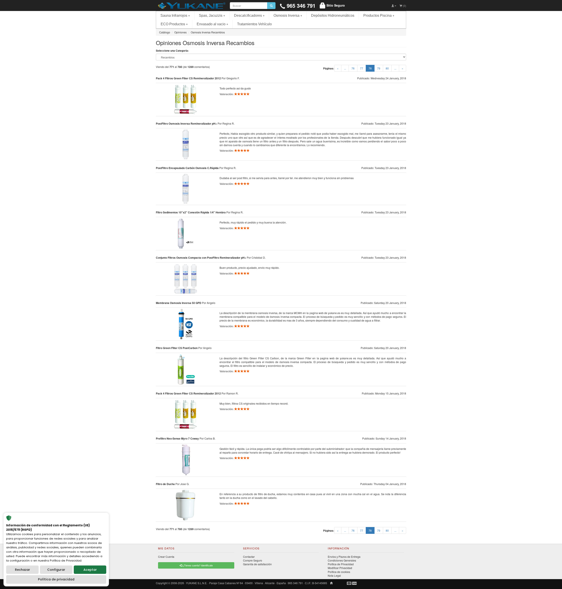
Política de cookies (339, 572)
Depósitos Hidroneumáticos (332, 15)
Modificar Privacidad (340, 568)
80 (387, 68)
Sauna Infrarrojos (175, 15)
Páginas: (328, 68)
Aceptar (90, 569)
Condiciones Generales (342, 560)
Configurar (56, 569)
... (345, 68)
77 (361, 68)
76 (353, 68)
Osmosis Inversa (288, 15)
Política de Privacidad (341, 564)
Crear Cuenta (166, 556)
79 (378, 68)
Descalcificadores (249, 15)
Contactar (249, 556)
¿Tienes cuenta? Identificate (197, 565)
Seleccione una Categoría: (172, 51)
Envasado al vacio (212, 24)
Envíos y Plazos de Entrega (344, 556)
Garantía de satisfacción (257, 564)
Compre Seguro (252, 560)
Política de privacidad (56, 579)
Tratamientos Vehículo (254, 24)
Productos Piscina (378, 15)
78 (372, 68)
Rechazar (22, 569)
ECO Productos (174, 24)
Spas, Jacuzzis (212, 15)
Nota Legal (334, 575)
